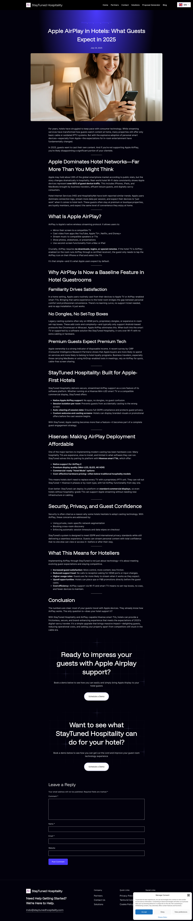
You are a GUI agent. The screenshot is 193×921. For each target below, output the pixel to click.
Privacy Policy (162, 917)
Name (51, 824)
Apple (90, 22)
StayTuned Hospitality (47, 5)
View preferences (181, 912)
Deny (163, 912)
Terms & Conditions (129, 900)
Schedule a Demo (96, 696)
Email (51, 836)
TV (110, 22)
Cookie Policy (126, 904)
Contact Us (99, 900)
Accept (144, 912)
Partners (98, 895)
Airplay (84, 22)
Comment (53, 796)
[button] (188, 895)
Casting (97, 22)
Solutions (98, 904)
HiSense (105, 22)
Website (51, 848)
